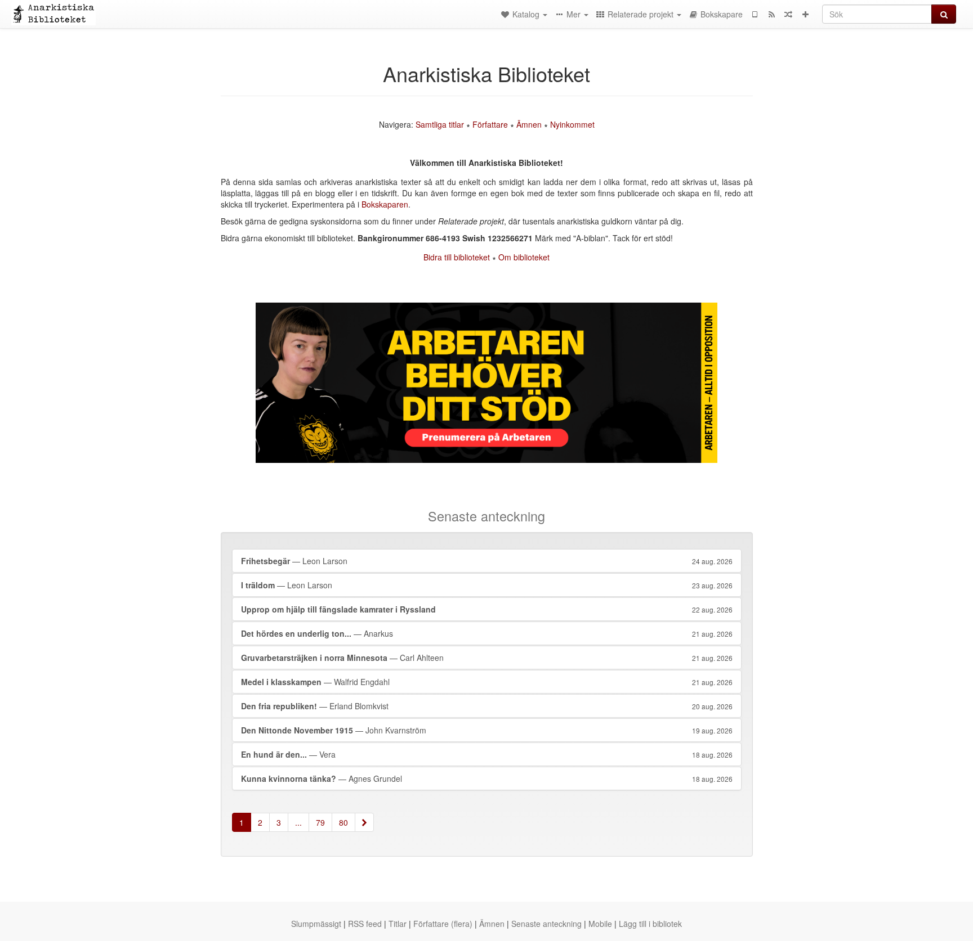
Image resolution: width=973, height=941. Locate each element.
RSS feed (365, 923)
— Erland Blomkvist (487, 706)
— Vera (487, 754)
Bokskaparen (384, 204)
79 (320, 822)
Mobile (600, 923)
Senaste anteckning (546, 923)
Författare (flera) (442, 923)
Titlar (398, 923)
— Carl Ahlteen (487, 657)
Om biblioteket (524, 257)
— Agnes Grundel (487, 778)
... (298, 822)
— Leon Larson (487, 560)
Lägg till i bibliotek (650, 923)
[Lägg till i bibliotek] (805, 14)
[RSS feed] (771, 14)
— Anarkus (487, 633)
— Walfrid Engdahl (487, 681)
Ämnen (529, 124)
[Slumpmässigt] (788, 14)
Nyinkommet (572, 124)
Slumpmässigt (316, 923)
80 (343, 822)
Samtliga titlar (440, 124)
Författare (490, 124)
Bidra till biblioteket (456, 257)
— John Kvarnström (487, 730)
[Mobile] (754, 14)
